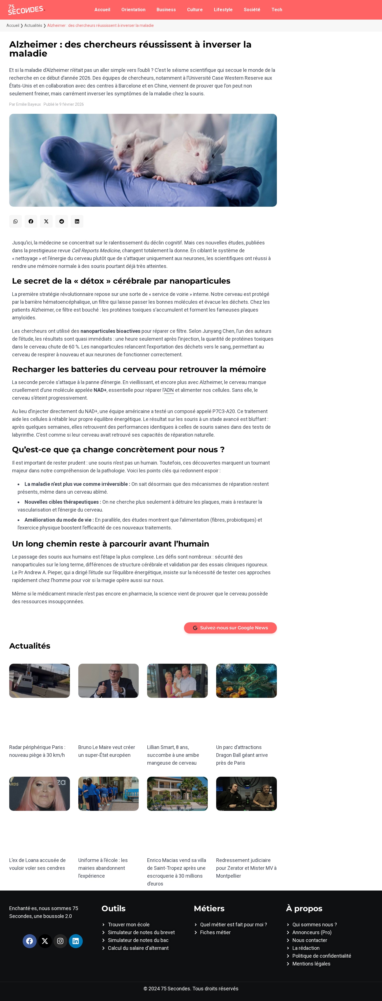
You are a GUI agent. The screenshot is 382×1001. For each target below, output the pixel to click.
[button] (15, 221)
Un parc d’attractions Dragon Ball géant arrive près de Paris (242, 755)
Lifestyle (223, 9)
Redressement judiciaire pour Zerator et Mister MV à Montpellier (246, 868)
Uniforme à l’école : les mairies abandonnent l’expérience (103, 868)
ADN (169, 390)
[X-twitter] (45, 941)
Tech (277, 9)
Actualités (33, 25)
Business (166, 9)
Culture (195, 9)
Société (252, 9)
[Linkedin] (76, 941)
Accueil (102, 9)
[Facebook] (30, 941)
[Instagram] (60, 941)
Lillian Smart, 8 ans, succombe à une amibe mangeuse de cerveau (173, 755)
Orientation (133, 9)
